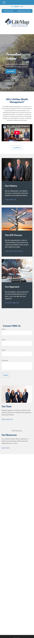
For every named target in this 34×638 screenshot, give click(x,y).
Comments (5, 360)
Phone (4, 350)
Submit (5, 375)
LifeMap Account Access (23, 11)
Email (3, 340)
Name (3, 329)
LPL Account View (8, 11)
